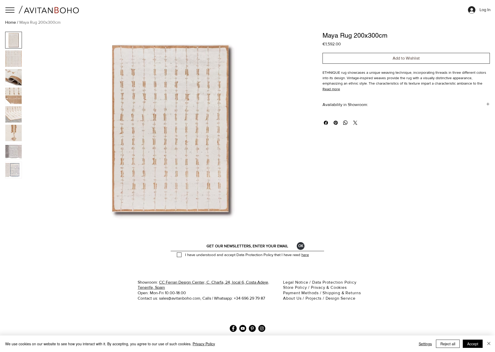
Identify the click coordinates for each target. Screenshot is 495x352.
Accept (472, 343)
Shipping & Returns (342, 293)
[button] (9, 10)
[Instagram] (261, 328)
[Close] (489, 344)
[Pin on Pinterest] (336, 123)
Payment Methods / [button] (303, 293)
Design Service (341, 298)
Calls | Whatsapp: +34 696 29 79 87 (233, 298)
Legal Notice (296, 282)
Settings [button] (425, 343)
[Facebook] (233, 328)
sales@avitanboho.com (179, 298)
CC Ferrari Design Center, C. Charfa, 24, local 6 (201, 282)
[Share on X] (355, 123)
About (289, 298)
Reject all (447, 343)
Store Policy (295, 287)
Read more (331, 89)
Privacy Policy (204, 343)
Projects (313, 298)
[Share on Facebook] (326, 123)
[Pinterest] (252, 328)
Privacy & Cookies (329, 287)
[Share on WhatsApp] (345, 123)
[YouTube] (242, 328)
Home (10, 22)
